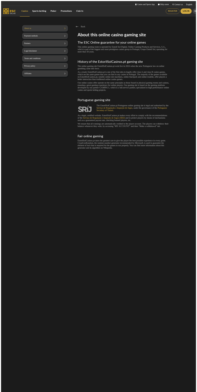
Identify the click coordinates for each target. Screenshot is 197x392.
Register (172, 11)
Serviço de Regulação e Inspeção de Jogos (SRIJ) (104, 118)
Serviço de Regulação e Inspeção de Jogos (114, 108)
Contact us (178, 4)
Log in (186, 11)
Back (83, 26)
